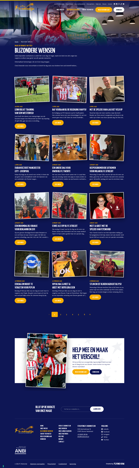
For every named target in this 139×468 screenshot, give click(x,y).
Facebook (106, 432)
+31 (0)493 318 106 (82, 434)
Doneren (119, 10)
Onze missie (60, 10)
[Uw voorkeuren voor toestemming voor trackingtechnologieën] (3, 466)
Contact (110, 4)
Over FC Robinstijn (59, 4)
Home (41, 426)
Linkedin (106, 429)
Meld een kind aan (103, 10)
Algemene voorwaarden (37, 464)
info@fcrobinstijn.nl (83, 437)
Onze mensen (69, 4)
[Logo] (25, 6)
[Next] (89, 314)
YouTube (106, 440)
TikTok (105, 437)
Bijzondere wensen (73, 10)
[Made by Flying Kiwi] (115, 464)
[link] (49, 314)
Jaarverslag (73, 464)
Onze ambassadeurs (80, 4)
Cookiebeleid (63, 464)
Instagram (106, 434)
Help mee (98, 4)
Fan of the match (87, 10)
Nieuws (104, 4)
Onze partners (90, 4)
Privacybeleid (52, 464)
